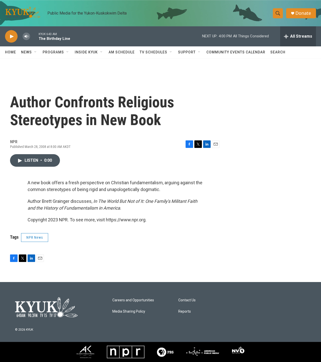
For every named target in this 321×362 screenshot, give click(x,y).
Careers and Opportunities (133, 300)
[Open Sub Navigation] (36, 52)
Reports (184, 311)
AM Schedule (122, 52)
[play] (11, 36)
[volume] (26, 36)
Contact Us (187, 300)
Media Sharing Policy (128, 311)
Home (10, 52)
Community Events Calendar (235, 52)
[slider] (34, 36)
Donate (303, 13)
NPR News (34, 237)
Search (277, 52)
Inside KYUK (86, 52)
